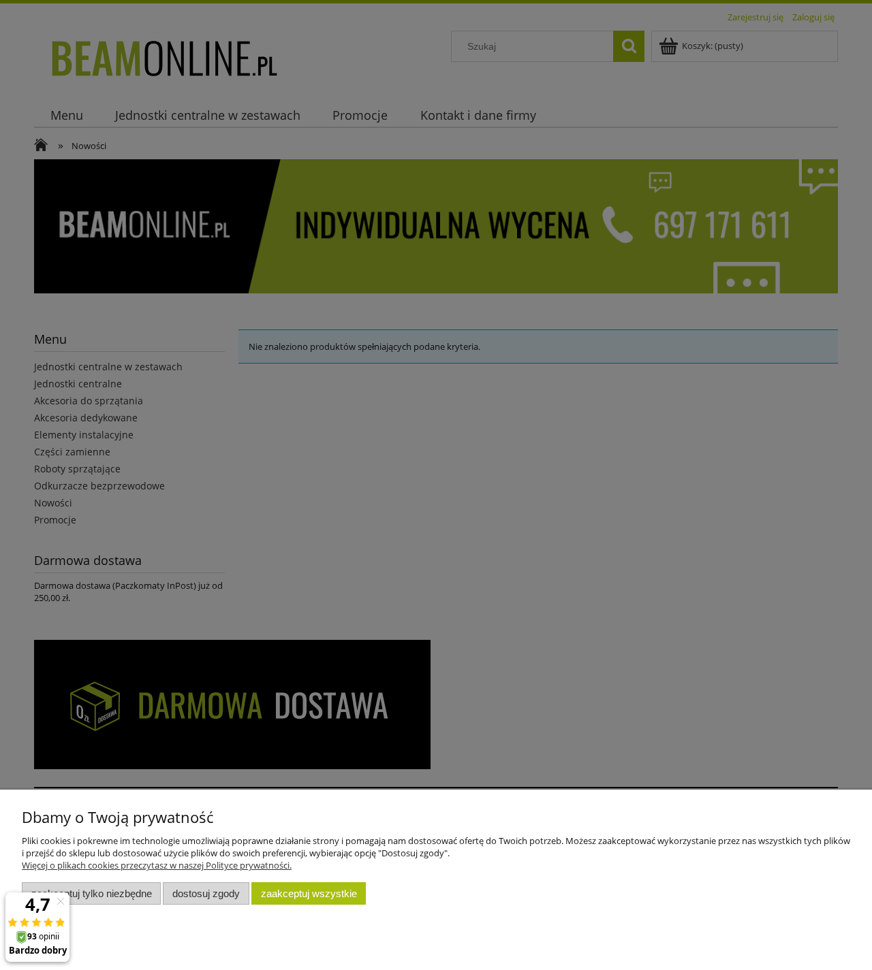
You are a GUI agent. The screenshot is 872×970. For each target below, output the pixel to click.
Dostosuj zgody (206, 893)
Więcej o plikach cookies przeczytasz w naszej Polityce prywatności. (157, 865)
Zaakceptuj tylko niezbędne (91, 893)
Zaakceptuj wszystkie (309, 893)
